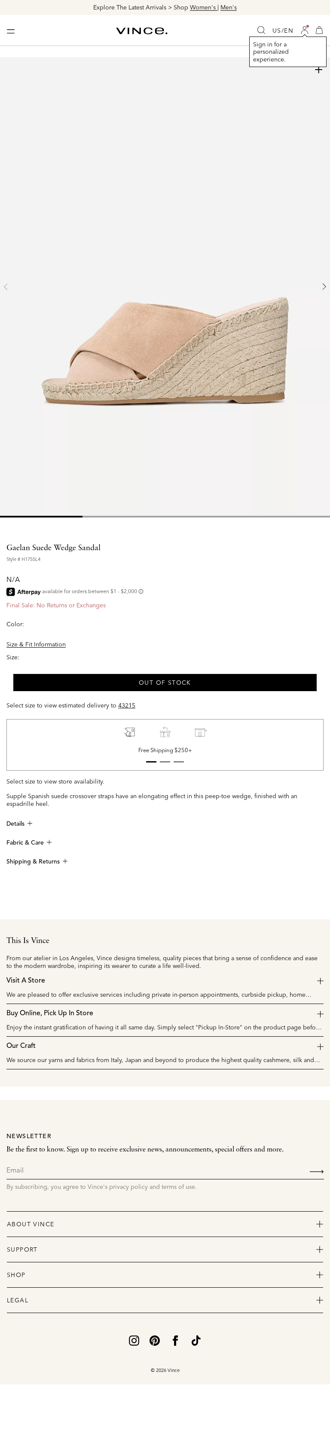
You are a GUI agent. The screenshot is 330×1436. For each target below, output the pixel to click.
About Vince (30, 1224)
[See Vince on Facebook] (175, 1340)
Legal (17, 1300)
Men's (228, 7)
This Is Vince (27, 941)
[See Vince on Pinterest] (155, 1340)
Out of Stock (165, 682)
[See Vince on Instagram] (134, 1340)
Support (22, 1249)
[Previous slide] (6, 287)
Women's (203, 7)
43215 (126, 705)
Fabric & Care (25, 843)
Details (15, 824)
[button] (305, 30)
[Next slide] (324, 287)
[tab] (41, 516)
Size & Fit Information (36, 644)
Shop (16, 1275)
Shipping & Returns (33, 862)
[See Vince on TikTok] (196, 1340)
